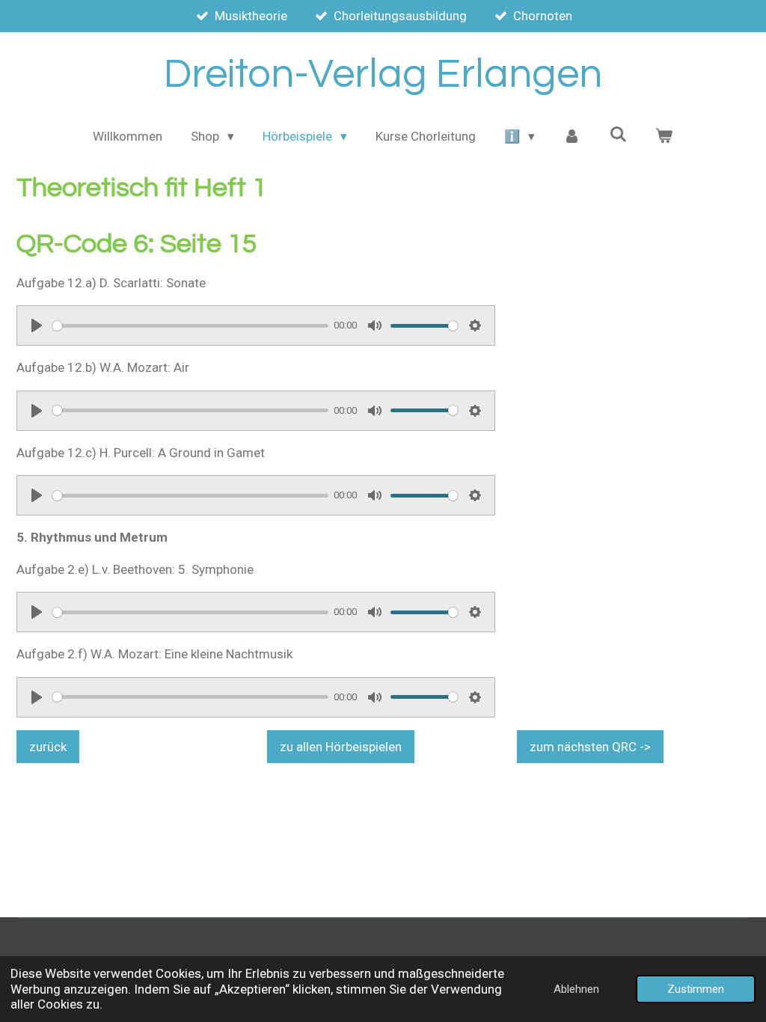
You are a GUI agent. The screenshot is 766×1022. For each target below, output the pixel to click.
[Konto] (572, 136)
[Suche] (617, 134)
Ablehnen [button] (576, 989)
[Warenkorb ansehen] (664, 136)
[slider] (190, 326)
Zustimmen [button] (695, 989)
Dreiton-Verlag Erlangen (383, 74)
